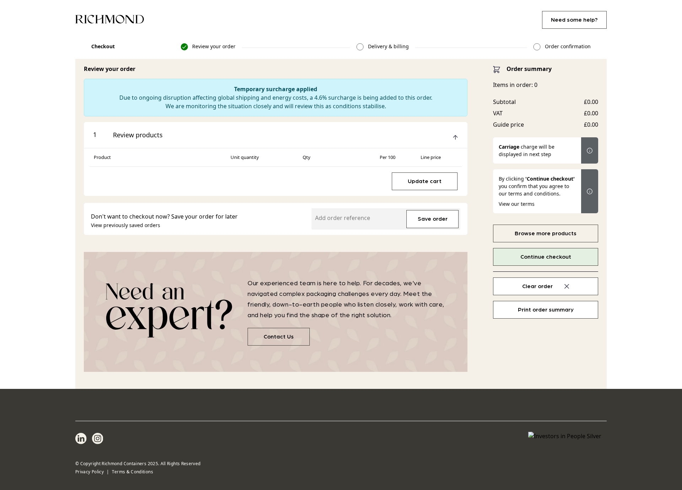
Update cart (425, 181)
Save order (433, 219)
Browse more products (546, 233)
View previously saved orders (125, 225)
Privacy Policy (89, 472)
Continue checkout (545, 257)
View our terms (517, 203)
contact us (279, 337)
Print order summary (546, 310)
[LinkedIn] (81, 438)
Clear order (537, 286)
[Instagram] (97, 438)
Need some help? (574, 20)
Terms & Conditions (132, 472)
